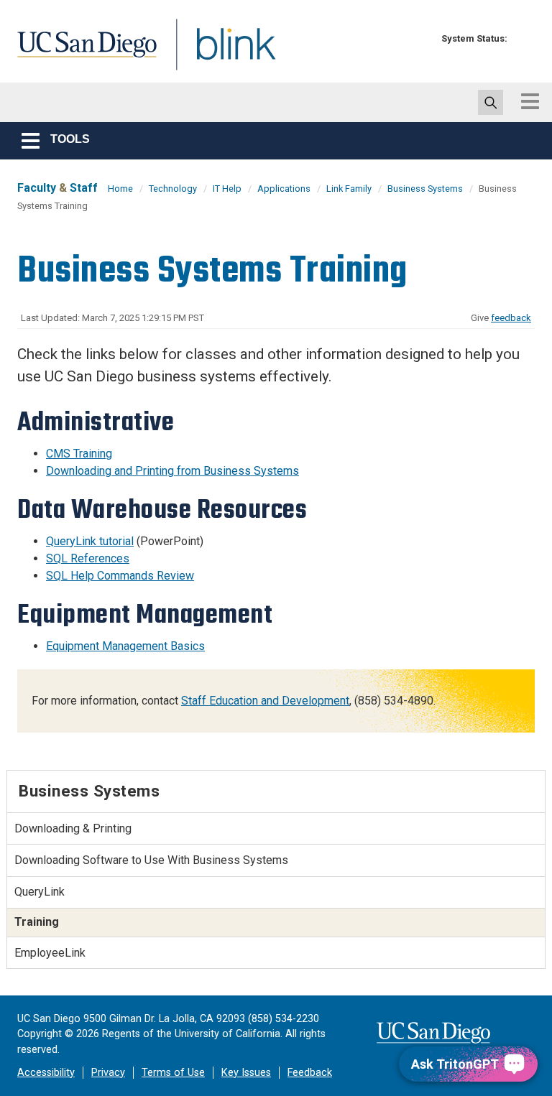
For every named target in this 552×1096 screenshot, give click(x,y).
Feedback (310, 1073)
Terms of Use (173, 1073)
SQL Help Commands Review (120, 575)
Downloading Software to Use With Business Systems (151, 860)
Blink (222, 52)
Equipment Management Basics (125, 646)
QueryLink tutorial (90, 541)
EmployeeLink (50, 953)
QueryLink (39, 891)
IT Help (227, 188)
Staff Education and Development (265, 700)
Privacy (108, 1073)
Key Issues (246, 1073)
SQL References (87, 558)
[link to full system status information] (522, 38)
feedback (511, 317)
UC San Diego (82, 52)
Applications (283, 188)
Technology (173, 188)
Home (120, 188)
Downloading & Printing (73, 828)
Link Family (349, 188)
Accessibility (46, 1073)
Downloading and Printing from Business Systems (172, 471)
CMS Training (79, 453)
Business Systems (425, 188)
